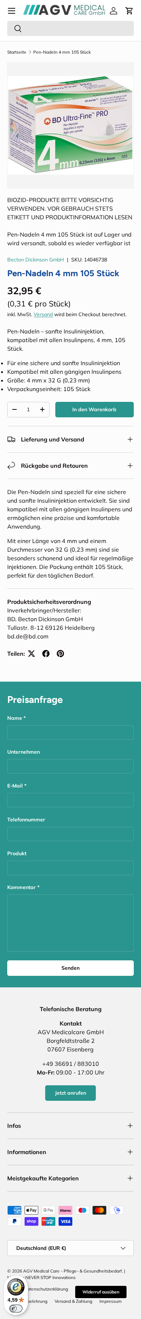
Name (14, 718)
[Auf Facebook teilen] (46, 653)
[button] (129, 11)
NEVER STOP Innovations (50, 1277)
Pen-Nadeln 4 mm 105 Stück (62, 52)
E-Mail (15, 785)
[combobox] (70, 28)
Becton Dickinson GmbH (35, 259)
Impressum (110, 1301)
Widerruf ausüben (100, 1292)
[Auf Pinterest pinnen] (60, 653)
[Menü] (12, 11)
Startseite (16, 52)
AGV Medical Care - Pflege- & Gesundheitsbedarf (72, 1271)
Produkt (16, 853)
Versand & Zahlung (73, 1301)
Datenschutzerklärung (46, 1289)
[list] (70, 125)
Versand (43, 314)
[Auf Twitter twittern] (31, 653)
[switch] (15, 1309)
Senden (70, 968)
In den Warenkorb (94, 409)
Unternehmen (23, 752)
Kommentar (21, 887)
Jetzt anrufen (70, 1093)
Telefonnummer (26, 819)
